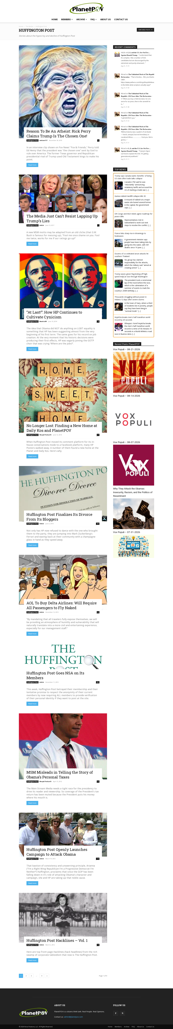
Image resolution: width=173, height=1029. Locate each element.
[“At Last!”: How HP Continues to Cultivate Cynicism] (63, 286)
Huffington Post (32, 140)
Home (55, 19)
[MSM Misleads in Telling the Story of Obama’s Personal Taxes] (63, 746)
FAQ (93, 19)
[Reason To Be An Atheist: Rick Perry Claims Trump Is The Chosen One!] (63, 91)
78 (98, 321)
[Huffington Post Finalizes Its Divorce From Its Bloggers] (63, 494)
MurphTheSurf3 (45, 435)
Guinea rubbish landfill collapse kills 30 (130, 196)
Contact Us (121, 19)
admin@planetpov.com (73, 1017)
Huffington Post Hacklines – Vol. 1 (57, 940)
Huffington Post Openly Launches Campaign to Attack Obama (56, 852)
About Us (105, 19)
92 (98, 945)
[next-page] (47, 976)
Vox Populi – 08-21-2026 (126, 349)
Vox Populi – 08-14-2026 (126, 395)
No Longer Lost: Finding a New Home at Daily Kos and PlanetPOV (61, 428)
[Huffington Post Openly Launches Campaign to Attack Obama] (63, 835)
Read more (32, 165)
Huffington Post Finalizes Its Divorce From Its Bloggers (59, 517)
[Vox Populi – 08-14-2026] (133, 438)
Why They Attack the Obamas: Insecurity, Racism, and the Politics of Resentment (132, 492)
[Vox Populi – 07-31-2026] (133, 557)
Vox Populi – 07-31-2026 (126, 532)
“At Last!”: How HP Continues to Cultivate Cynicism (54, 314)
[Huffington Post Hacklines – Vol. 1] (63, 918)
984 (98, 682)
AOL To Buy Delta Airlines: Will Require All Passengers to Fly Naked (61, 605)
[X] (122, 1013)
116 (98, 859)
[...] (148, 190)
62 (98, 612)
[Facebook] (115, 1013)
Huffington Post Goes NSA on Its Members (55, 675)
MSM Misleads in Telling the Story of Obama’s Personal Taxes (59, 774)
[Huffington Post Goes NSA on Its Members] (63, 661)
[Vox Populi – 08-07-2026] (133, 485)
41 (98, 781)
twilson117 (43, 140)
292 (98, 524)
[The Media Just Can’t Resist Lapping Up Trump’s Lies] (63, 199)
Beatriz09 (43, 321)
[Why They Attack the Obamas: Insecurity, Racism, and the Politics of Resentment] (133, 528)
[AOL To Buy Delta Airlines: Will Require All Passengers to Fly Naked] (63, 582)
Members (66, 19)
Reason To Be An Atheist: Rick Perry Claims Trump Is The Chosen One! (58, 133)
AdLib (42, 225)
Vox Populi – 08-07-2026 (126, 442)
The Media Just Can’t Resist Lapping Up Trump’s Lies (62, 218)
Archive (80, 19)
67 (98, 435)
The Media (29, 26)
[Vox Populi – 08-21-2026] (133, 392)
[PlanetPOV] (86, 8)
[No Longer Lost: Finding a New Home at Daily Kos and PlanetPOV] (63, 396)
